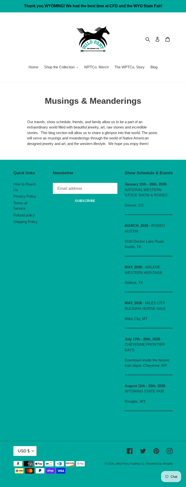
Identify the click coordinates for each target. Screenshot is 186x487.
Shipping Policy (25, 222)
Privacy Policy (24, 196)
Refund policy (24, 215)
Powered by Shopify (159, 463)
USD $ (24, 451)
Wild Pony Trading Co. (130, 463)
